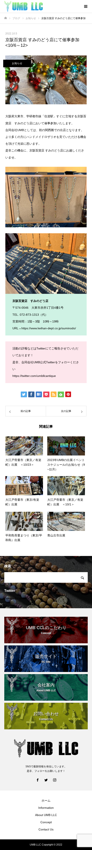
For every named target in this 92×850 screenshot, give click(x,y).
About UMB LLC (46, 815)
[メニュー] (85, 6)
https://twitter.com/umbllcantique (34, 376)
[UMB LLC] (41, 6)
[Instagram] (54, 780)
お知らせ (17, 63)
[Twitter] (46, 780)
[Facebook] (37, 780)
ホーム (46, 800)
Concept (46, 822)
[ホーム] (5, 18)
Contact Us (46, 829)
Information (46, 807)
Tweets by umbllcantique (21, 598)
